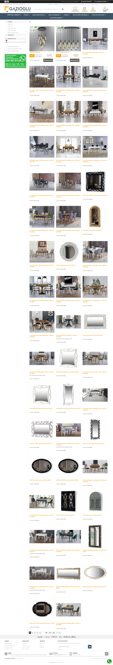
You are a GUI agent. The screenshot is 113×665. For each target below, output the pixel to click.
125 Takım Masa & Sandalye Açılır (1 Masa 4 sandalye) (68, 444)
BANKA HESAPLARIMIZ (89, 4)
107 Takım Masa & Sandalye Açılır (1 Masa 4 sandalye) (95, 126)
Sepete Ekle (48, 60)
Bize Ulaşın (24, 643)
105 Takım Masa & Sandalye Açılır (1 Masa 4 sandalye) (41, 126)
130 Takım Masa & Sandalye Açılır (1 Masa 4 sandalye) (41, 587)
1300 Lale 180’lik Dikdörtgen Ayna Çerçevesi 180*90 (68, 587)
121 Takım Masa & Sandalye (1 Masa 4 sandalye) (66, 336)
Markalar (42, 645)
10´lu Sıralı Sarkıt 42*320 (62, 52)
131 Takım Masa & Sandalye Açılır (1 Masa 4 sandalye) (68, 624)
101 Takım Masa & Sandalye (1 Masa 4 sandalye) (93, 53)
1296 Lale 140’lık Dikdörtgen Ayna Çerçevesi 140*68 (95, 550)
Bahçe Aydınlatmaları (39, 15)
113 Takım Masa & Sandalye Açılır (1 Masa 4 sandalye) (41, 231)
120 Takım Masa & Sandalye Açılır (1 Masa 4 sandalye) (41, 336)
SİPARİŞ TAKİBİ (81, 4)
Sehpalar (66, 15)
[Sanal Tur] (84, 8)
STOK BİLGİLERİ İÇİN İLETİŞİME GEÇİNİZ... (64, 338)
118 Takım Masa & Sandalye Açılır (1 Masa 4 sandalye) (68, 301)
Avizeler (26, 15)
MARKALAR (97, 4)
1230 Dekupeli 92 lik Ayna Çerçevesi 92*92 (40, 408)
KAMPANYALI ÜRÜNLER (13, 15)
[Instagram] (8, 1)
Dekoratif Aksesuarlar (98, 15)
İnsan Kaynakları (25, 648)
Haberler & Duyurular (26, 647)
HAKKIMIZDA (56, 4)
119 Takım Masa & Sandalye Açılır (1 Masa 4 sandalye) (95, 301)
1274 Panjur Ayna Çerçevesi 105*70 (92, 515)
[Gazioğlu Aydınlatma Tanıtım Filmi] (75, 8)
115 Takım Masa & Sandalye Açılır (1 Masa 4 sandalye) (41, 265)
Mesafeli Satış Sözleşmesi (9, 645)
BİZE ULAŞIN (74, 4)
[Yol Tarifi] (93, 8)
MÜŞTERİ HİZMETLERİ (67, 4)
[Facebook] (5, 1)
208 (53, 632)
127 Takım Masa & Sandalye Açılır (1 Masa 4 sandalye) (41, 515)
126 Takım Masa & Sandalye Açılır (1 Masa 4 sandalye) (95, 480)
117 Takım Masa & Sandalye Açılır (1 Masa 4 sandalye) (41, 301)
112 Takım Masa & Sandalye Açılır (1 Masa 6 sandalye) (68, 196)
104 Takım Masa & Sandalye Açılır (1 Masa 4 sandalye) (95, 91)
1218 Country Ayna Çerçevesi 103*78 (92, 335)
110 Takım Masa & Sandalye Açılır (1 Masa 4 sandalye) (95, 161)
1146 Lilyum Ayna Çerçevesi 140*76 (92, 230)
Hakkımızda (24, 645)
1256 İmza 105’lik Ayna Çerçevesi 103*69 (67, 480)
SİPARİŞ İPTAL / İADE (104, 4)
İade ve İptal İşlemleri (9, 647)
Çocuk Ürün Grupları (56, 17)
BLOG (60, 4)
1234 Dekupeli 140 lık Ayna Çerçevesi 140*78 (68, 408)
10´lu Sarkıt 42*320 (34, 52)
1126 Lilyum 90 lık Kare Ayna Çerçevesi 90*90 (95, 195)
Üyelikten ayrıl (60, 649)
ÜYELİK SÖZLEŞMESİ (96, 658)
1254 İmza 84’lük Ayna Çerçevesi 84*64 (40, 480)
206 (46, 632)
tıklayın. (76, 1)
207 (50, 632)
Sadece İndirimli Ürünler (13, 46)
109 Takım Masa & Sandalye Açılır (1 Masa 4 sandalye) (68, 161)
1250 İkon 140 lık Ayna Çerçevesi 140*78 (93, 443)
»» (59, 632)
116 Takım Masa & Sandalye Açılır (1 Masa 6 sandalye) (95, 266)
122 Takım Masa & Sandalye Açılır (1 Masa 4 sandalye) (41, 372)
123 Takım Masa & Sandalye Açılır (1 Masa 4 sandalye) (95, 372)
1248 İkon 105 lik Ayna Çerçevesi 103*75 (40, 443)
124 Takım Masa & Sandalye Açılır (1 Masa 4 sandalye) (95, 409)
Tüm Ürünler (42, 643)
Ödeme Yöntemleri (8, 643)
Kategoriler (42, 647)
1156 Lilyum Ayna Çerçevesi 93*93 (65, 265)
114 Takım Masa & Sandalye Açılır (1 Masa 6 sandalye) (68, 231)
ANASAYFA (50, 4)
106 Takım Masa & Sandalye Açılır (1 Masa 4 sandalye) (68, 126)
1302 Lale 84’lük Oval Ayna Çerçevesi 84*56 (94, 586)
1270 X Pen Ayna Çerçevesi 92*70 (65, 515)
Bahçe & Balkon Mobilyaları (80, 15)
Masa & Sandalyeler (54, 15)
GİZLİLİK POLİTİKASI (104, 658)
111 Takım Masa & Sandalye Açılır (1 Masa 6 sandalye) (41, 196)
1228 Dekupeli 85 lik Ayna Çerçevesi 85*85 (67, 372)
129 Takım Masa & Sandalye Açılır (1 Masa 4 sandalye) (68, 550)
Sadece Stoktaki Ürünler (13, 51)
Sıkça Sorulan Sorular (9, 648)
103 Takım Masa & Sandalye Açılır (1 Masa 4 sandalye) (68, 90)
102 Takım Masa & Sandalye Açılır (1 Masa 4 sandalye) (41, 90)
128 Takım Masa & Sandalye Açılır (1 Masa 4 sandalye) (41, 550)
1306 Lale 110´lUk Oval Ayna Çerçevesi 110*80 (41, 623)
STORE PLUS (52, 662)
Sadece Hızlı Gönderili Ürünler (15, 48)
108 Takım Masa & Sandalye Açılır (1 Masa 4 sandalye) (41, 161)
